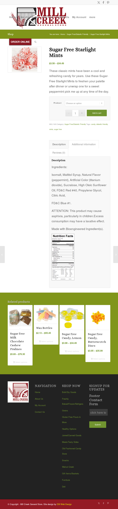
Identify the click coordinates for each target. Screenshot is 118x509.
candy (93, 124)
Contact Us (40, 411)
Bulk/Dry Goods (69, 392)
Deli (63, 486)
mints (51, 129)
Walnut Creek (68, 466)
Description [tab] (59, 144)
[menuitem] (13, 17)
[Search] (35, 41)
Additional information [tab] (84, 144)
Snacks (65, 460)
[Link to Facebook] (103, 2)
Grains (65, 410)
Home (37, 392)
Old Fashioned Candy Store (71, 451)
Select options (21, 362)
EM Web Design (64, 504)
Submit (98, 424)
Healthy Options (69, 428)
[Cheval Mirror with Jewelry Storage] (2, 254)
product (58, 103)
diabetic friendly (102, 124)
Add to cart (96, 113)
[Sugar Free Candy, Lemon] (115, 254)
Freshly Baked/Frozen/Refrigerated (72, 401)
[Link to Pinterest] (108, 2)
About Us (39, 398)
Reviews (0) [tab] (58, 152)
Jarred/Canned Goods (71, 435)
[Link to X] (98, 2)
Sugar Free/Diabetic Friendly (75, 124)
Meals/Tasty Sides (70, 441)
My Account (40, 405)
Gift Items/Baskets (70, 473)
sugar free (58, 129)
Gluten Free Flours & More (71, 419)
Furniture (66, 479)
